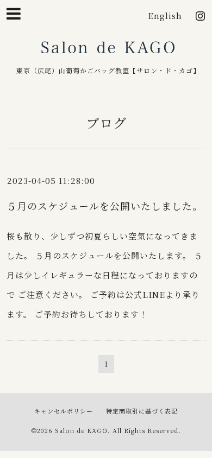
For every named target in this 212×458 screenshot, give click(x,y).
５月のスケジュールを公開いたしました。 (105, 206)
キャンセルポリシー (63, 410)
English (165, 15)
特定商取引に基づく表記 (142, 410)
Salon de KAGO (108, 51)
